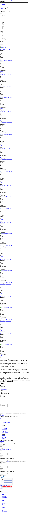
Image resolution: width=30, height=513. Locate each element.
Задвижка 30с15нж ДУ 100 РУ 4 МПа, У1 (5, 49)
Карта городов (4, 437)
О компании (3, 435)
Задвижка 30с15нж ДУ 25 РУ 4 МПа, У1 (5, 160)
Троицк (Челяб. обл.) (4, 511)
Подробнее (1, 71)
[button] (1, 2)
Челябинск (3, 498)
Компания (3, 4)
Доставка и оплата (4, 421)
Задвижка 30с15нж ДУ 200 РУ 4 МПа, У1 (5, 148)
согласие (8, 413)
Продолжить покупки (8, 449)
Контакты (3, 5)
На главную (2, 445)
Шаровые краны (4, 431)
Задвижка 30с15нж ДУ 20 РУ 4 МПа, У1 (5, 111)
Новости (3, 436)
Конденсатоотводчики (5, 430)
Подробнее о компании (3, 389)
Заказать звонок (2, 418)
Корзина (1, 488)
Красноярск (3, 501)
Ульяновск (3, 507)
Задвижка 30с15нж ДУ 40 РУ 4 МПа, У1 (5, 259)
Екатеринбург (4, 496)
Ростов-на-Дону (4, 502)
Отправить (2, 413)
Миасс (3, 510)
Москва (3, 494)
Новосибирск (3, 495)
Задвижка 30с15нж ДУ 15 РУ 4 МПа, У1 (5, 74)
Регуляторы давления (5, 432)
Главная (1, 9)
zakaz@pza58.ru (2, 417)
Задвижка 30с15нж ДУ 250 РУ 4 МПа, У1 (5, 197)
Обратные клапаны (4, 428)
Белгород (3, 509)
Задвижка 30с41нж (4, 423)
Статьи (11, 485)
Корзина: (2, 8)
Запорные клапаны (4, 427)
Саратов (3, 505)
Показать (2, 44)
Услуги (6, 485)
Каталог (3, 9)
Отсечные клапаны (4, 429)
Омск (2, 499)
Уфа (2, 504)
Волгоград (3, 503)
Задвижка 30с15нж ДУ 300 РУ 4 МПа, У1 (5, 210)
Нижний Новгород (4, 497)
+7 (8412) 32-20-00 (2, 415)
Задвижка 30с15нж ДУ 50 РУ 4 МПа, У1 (5, 296)
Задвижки (6, 9)
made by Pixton (2, 441)
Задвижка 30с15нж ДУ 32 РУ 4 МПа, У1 (5, 222)
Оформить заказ (2, 449)
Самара (3, 500)
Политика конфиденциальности (6, 422)
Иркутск (3, 506)
